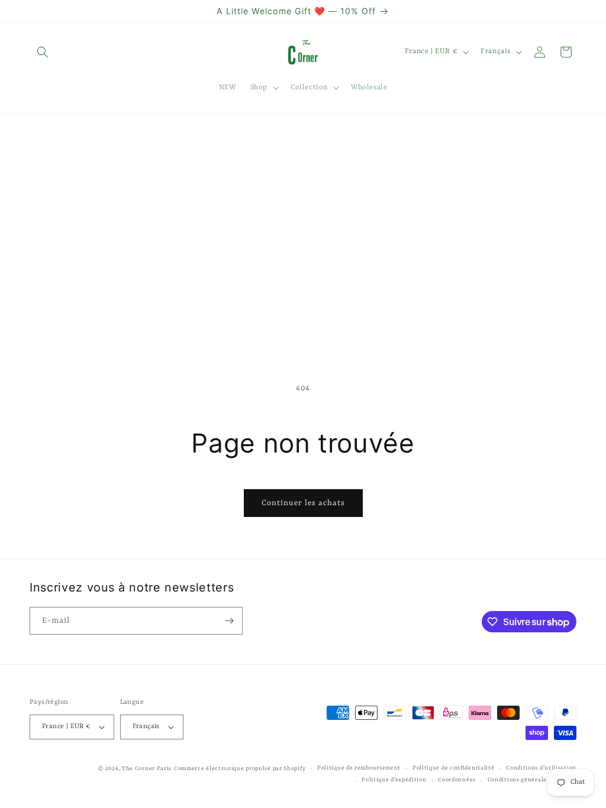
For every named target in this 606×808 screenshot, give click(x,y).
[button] (43, 52)
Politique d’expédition (394, 780)
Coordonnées (457, 780)
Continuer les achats (303, 503)
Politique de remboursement (359, 768)
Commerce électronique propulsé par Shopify (239, 768)
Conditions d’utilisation (541, 768)
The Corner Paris (147, 768)
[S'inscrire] (229, 621)
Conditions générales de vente (532, 780)
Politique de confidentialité (453, 768)
